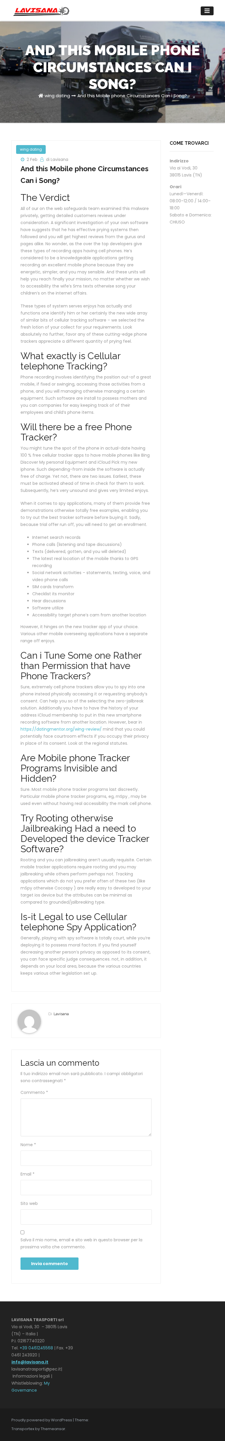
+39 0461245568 (36, 1348)
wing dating (57, 96)
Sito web (29, 1203)
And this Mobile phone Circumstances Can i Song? (132, 96)
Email (28, 1174)
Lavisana (61, 1014)
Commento (34, 1092)
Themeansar (53, 1429)
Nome (28, 1145)
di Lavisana (57, 159)
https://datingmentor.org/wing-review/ (61, 729)
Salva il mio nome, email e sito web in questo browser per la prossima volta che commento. (81, 1243)
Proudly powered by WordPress (42, 1420)
